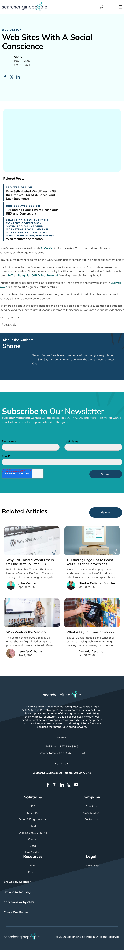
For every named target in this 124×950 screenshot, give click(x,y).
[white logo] (62, 693)
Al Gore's (61, 248)
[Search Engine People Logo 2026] (24, 4)
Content (13, 223)
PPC (28, 232)
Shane (11, 345)
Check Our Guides (16, 912)
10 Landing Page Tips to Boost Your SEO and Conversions (32, 211)
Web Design (12, 29)
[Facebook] (5, 77)
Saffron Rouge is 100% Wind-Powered (32, 275)
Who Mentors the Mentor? (24, 239)
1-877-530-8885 (67, 746)
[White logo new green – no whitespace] (22, 935)
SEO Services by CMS (19, 902)
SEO (9, 187)
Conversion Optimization (24, 225)
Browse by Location (17, 882)
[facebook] (48, 785)
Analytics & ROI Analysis (27, 220)
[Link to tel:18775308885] (102, 7)
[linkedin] (62, 785)
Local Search (36, 229)
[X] (11, 77)
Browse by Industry (17, 892)
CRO (9, 205)
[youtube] (76, 785)
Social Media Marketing (29, 234)
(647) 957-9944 (75, 753)
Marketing (15, 232)
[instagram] (69, 785)
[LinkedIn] (18, 77)
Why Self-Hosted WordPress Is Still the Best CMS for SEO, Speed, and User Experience (31, 195)
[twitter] (55, 785)
